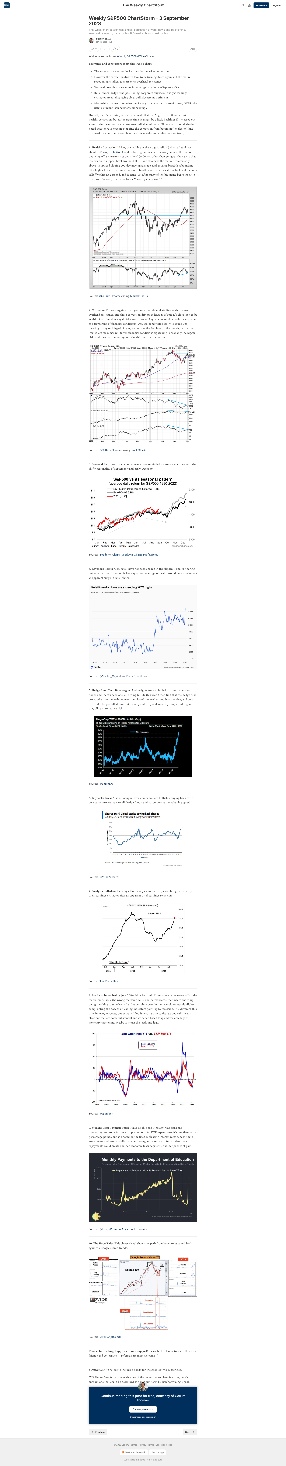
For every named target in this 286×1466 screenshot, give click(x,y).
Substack (128, 1459)
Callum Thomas (103, 39)
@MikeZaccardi (109, 877)
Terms (151, 1444)
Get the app (158, 1452)
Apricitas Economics (134, 1229)
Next (188, 1432)
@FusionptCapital (111, 1337)
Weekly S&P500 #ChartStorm (135, 56)
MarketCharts (139, 296)
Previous (100, 1432)
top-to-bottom (113, 152)
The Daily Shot (109, 981)
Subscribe (261, 5)
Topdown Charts (110, 555)
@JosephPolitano (110, 1229)
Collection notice (164, 1444)
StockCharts (138, 450)
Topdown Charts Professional (139, 555)
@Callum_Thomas (110, 296)
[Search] (243, 5)
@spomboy (106, 1114)
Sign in (277, 5)
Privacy (142, 1444)
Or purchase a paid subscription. (143, 1417)
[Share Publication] (249, 5)
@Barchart (106, 784)
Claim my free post (143, 1409)
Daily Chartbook (136, 676)
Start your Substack (135, 1452)
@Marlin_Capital (110, 676)
